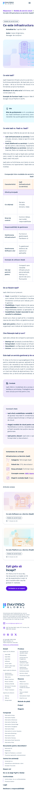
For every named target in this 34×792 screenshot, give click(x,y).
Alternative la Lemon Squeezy (13, 731)
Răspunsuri (7, 11)
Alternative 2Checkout (11, 720)
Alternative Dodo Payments (12, 740)
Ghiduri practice (24, 683)
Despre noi (7, 769)
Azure (31, 473)
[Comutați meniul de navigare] (29, 3)
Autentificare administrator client (14, 763)
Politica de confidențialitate (10, 644)
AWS (27, 473)
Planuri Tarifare (9, 681)
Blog (21, 689)
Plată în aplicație (24, 665)
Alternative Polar (9, 742)
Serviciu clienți (24, 673)
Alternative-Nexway (10, 738)
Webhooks (8, 750)
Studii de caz (23, 698)
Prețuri (20, 705)
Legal (5, 785)
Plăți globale (23, 655)
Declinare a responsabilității (13, 788)
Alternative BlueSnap (11, 733)
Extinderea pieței (24, 671)
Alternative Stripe (10, 715)
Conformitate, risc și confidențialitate (15, 779)
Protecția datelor (9, 781)
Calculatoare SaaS (25, 695)
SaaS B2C (7, 656)
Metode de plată (24, 701)
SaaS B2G (7, 659)
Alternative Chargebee (11, 726)
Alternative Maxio (9, 729)
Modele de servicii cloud (23, 11)
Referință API (8, 748)
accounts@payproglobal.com (14, 623)
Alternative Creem (10, 735)
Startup (7, 695)
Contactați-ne (8, 761)
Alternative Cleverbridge (11, 724)
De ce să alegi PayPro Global (13, 773)
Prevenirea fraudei (25, 675)
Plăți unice (8, 677)
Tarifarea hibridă (9, 683)
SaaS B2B (7, 654)
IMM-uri (7, 698)
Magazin (21, 709)
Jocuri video (8, 663)
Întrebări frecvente (10, 765)
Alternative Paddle (10, 717)
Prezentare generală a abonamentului (15, 755)
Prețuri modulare (9, 689)
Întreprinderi (8, 700)
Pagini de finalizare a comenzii (13, 753)
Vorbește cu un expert (16, 588)
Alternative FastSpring (11, 722)
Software (7, 661)
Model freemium (9, 679)
